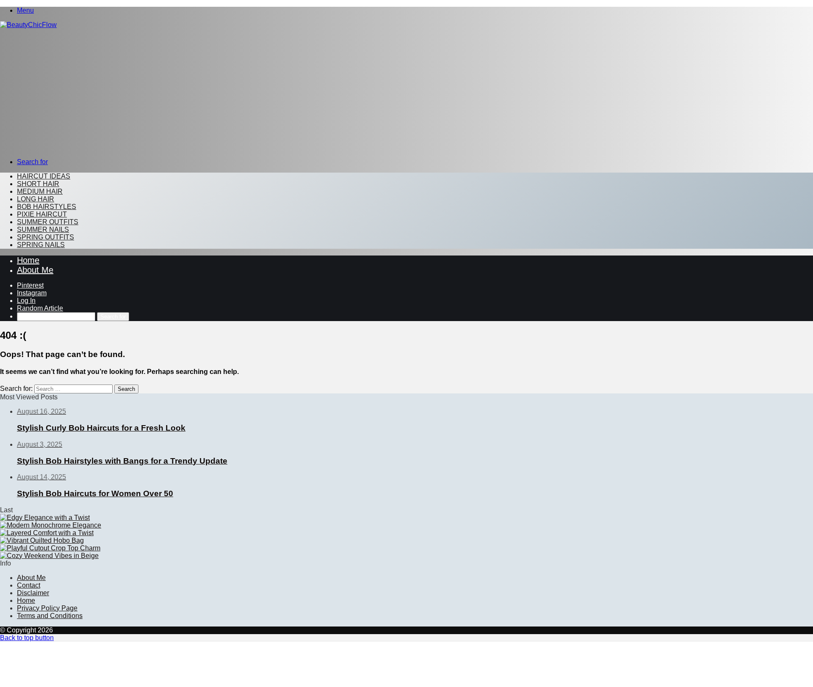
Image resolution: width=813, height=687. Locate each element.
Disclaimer (33, 592)
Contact (28, 585)
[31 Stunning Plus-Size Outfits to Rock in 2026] (47, 532)
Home (28, 260)
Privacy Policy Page (47, 608)
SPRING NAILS (41, 244)
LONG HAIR (35, 199)
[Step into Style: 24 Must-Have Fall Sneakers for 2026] (50, 525)
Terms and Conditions (50, 615)
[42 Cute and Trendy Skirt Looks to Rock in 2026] (45, 517)
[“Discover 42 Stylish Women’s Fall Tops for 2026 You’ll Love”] (50, 548)
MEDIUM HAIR (40, 191)
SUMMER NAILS (43, 229)
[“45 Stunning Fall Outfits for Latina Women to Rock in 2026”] (49, 555)
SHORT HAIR (38, 183)
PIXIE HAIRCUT (42, 214)
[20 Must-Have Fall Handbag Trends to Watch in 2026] (42, 540)
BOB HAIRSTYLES (46, 206)
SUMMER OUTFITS (47, 221)
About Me (35, 270)
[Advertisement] (406, 92)
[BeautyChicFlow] (28, 24)
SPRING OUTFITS (45, 237)
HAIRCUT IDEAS (43, 176)
